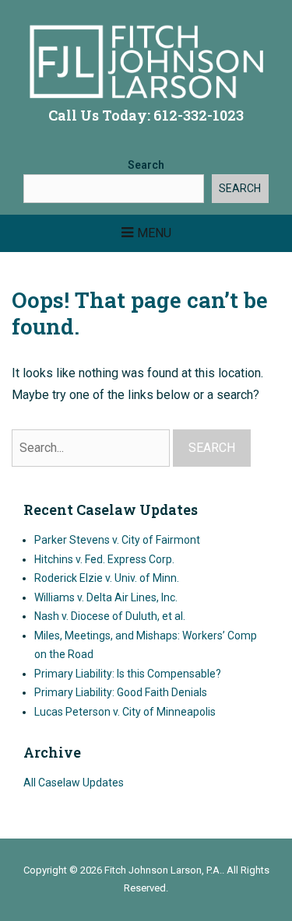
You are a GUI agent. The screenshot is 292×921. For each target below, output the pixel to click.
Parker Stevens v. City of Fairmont (117, 540)
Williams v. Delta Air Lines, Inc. (106, 597)
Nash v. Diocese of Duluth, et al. (109, 616)
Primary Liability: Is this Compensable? (127, 673)
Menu (154, 233)
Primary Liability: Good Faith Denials (120, 692)
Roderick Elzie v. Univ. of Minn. (106, 578)
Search (146, 165)
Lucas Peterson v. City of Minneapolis (125, 712)
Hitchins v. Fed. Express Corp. (104, 559)
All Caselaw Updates (73, 782)
